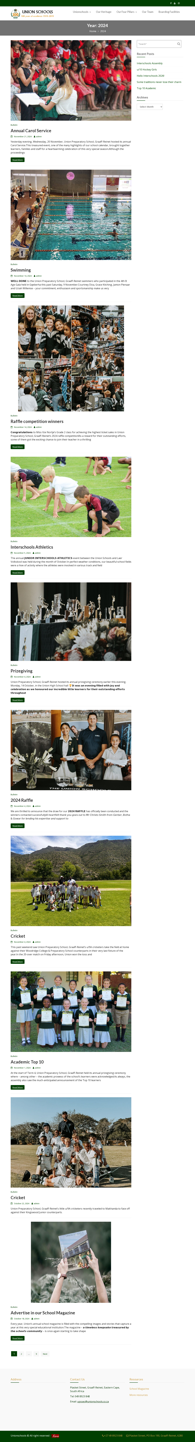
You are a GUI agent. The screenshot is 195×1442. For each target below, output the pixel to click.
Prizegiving (21, 670)
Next (45, 1354)
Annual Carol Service (31, 130)
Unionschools (80, 11)
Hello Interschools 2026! (150, 75)
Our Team (147, 11)
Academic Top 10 (27, 1061)
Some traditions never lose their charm (159, 82)
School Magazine (139, 1388)
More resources (138, 1395)
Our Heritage (103, 11)
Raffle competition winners (37, 421)
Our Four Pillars (125, 11)
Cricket (18, 936)
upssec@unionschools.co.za (93, 1401)
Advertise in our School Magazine (43, 1312)
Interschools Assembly (150, 63)
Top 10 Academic (146, 88)
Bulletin (14, 125)
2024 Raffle (22, 800)
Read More (17, 159)
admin (39, 136)
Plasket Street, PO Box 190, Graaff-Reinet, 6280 (156, 1435)
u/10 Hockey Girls (147, 69)
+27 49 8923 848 (113, 1435)
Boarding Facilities (169, 11)
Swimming (21, 269)
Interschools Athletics (32, 547)
